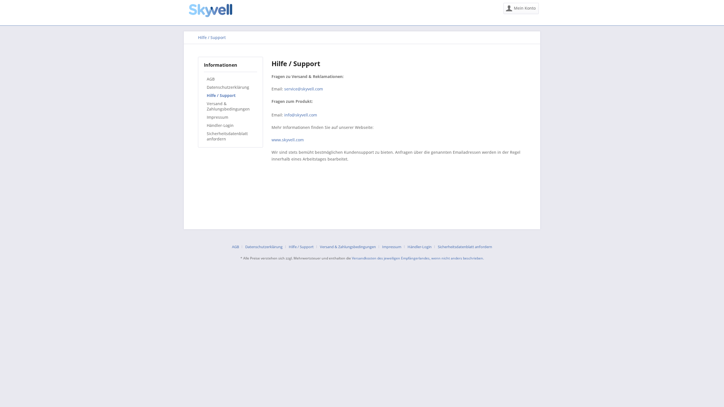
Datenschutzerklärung (228, 87)
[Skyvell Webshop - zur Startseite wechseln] (210, 10)
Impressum (217, 117)
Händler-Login (220, 125)
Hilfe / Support (221, 95)
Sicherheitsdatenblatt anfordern (227, 136)
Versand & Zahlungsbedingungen (228, 106)
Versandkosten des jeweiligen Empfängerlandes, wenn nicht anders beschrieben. (418, 258)
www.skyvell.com (288, 139)
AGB (211, 79)
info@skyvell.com (300, 115)
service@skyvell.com (303, 89)
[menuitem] (521, 8)
